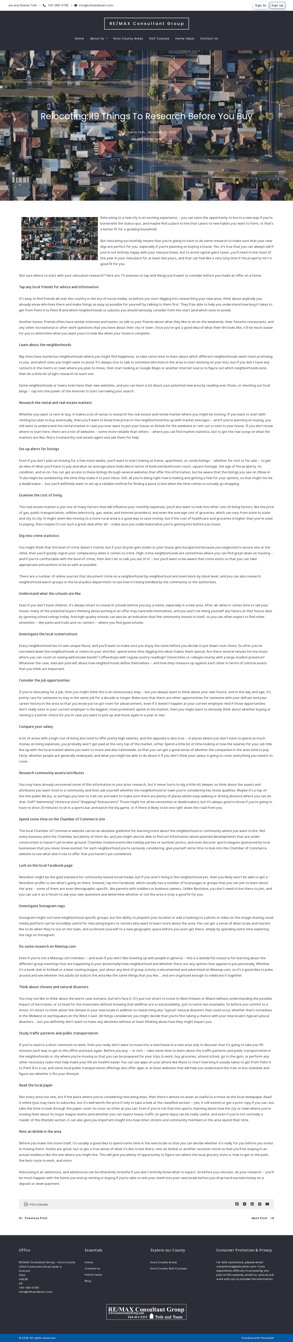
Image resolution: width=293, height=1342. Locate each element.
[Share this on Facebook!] (237, 1204)
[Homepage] (146, 1312)
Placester (267, 1338)
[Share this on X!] (244, 1204)
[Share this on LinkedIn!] (252, 1204)
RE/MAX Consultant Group (147, 23)
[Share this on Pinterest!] (260, 1204)
